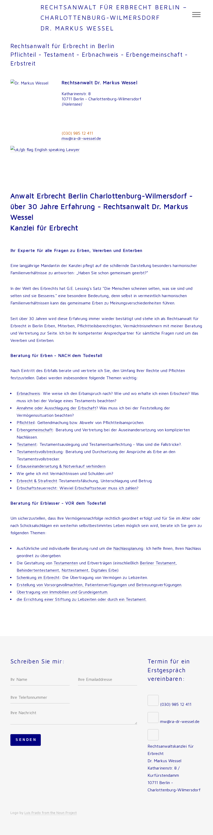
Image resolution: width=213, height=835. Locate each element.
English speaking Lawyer (56, 149)
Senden (26, 740)
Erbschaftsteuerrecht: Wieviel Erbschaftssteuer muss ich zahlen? (77, 488)
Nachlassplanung (128, 548)
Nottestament (75, 570)
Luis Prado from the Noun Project (50, 813)
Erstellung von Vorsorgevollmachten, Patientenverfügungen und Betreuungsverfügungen (99, 584)
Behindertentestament (38, 570)
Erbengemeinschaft (35, 429)
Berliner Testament (158, 562)
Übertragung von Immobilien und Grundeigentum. (62, 592)
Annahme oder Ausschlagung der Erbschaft (56, 408)
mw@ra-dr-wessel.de (81, 138)
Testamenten (66, 562)
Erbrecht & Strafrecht (37, 480)
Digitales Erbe (104, 570)
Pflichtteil (26, 422)
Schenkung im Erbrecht (38, 577)
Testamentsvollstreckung (40, 451)
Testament (27, 444)
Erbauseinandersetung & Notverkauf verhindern (61, 466)
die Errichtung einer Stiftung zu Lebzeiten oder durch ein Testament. (82, 599)
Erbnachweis (28, 393)
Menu (196, 14)
